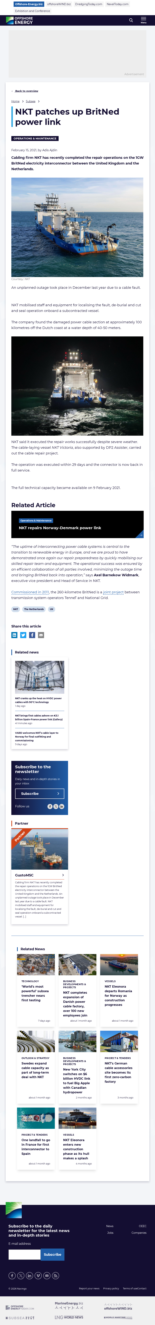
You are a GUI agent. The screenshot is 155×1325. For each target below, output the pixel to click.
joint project (113, 592)
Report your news (89, 1288)
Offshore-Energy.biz (29, 4)
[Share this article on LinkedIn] (14, 635)
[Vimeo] (38, 1275)
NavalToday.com (118, 4)
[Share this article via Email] (41, 635)
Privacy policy (111, 1288)
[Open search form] (131, 20)
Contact (141, 1288)
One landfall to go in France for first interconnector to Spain (36, 1147)
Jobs (110, 1232)
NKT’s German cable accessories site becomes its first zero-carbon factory (119, 1072)
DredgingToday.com (88, 4)
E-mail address (20, 1243)
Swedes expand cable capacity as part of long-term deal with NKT (35, 1070)
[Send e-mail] (46, 1275)
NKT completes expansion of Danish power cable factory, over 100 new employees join (75, 1004)
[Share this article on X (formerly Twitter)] (23, 635)
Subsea (30, 101)
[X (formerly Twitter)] (55, 806)
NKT (16, 610)
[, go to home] (19, 20)
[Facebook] (50, 806)
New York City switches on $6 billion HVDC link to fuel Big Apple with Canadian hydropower (76, 1081)
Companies (139, 1232)
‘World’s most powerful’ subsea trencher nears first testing (35, 993)
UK (52, 610)
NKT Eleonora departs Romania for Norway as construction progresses (118, 996)
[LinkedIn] (61, 806)
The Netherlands (34, 610)
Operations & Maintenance (35, 138)
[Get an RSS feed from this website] (55, 1275)
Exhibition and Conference (32, 11)
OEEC (142, 1226)
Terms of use (130, 1288)
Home (15, 101)
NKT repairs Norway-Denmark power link (60, 528)
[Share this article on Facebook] (32, 635)
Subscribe (30, 794)
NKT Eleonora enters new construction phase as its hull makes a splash (76, 1149)
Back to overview (26, 90)
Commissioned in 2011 (30, 592)
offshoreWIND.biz (59, 4)
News (109, 1226)
